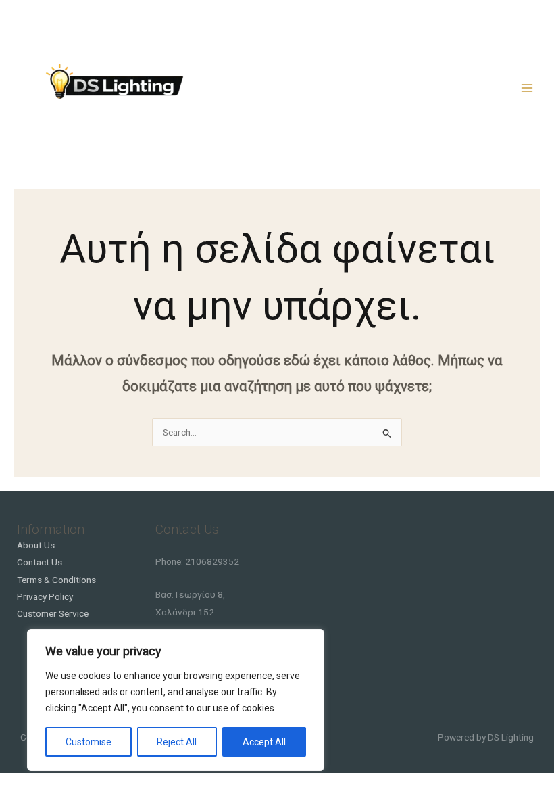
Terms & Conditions (56, 579)
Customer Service (53, 613)
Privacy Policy (45, 596)
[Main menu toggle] (527, 87)
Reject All (177, 741)
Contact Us (39, 562)
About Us (36, 545)
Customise (88, 741)
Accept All (264, 741)
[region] (175, 700)
